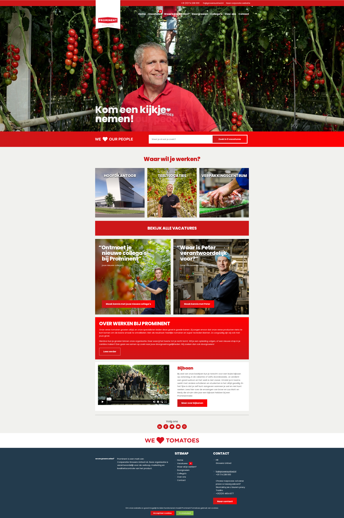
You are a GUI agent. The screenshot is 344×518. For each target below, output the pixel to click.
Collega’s (216, 14)
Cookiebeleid (185, 513)
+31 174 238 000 (223, 474)
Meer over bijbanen (192, 403)
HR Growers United (223, 461)
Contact (244, 14)
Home (142, 14)
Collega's (181, 473)
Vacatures (155, 13)
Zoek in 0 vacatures (229, 139)
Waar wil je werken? (176, 14)
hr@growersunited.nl (213, 3)
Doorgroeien (200, 14)
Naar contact (225, 501)
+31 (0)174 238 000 (190, 3)
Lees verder (109, 351)
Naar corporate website (238, 3)
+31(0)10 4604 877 (225, 493)
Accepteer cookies (162, 513)
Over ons (230, 14)
